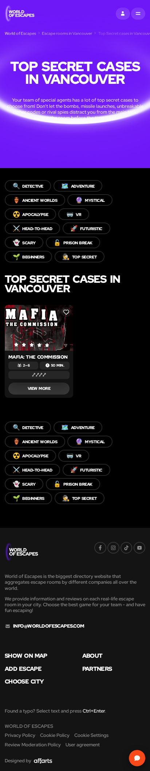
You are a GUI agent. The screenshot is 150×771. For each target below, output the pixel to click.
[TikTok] (127, 548)
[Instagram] (113, 548)
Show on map (26, 655)
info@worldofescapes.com (48, 626)
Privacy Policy (20, 735)
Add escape (23, 669)
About (92, 655)
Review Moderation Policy (33, 745)
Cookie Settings (91, 735)
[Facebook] (100, 548)
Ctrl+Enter (94, 711)
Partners (97, 669)
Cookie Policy (55, 735)
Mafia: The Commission (38, 357)
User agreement (83, 745)
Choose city (24, 681)
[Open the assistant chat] (137, 758)
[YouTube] (140, 548)
